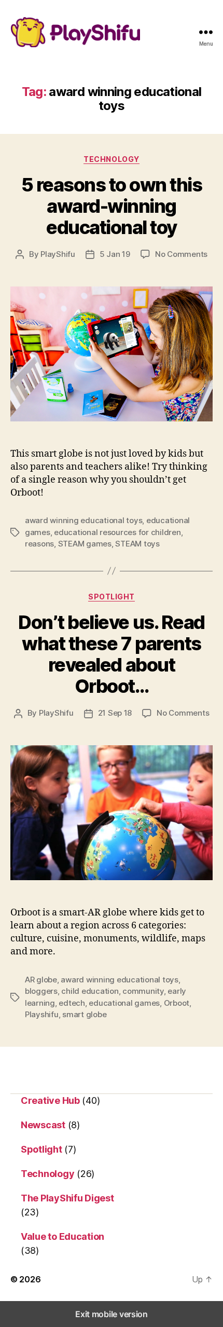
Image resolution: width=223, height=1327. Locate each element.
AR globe (41, 979)
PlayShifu (57, 254)
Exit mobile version (111, 1314)
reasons (39, 544)
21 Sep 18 (115, 713)
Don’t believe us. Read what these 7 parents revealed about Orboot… (111, 654)
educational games (124, 1003)
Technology (111, 159)
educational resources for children (117, 532)
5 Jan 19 (115, 254)
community (143, 991)
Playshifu (42, 1014)
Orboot (176, 1003)
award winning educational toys (83, 520)
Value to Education (62, 1236)
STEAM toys (137, 544)
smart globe (84, 1014)
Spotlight (111, 596)
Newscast (43, 1124)
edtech (72, 1003)
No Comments (181, 254)
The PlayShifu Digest (67, 1198)
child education (89, 991)
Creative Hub (50, 1100)
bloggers (41, 991)
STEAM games (85, 544)
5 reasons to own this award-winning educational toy (111, 206)
